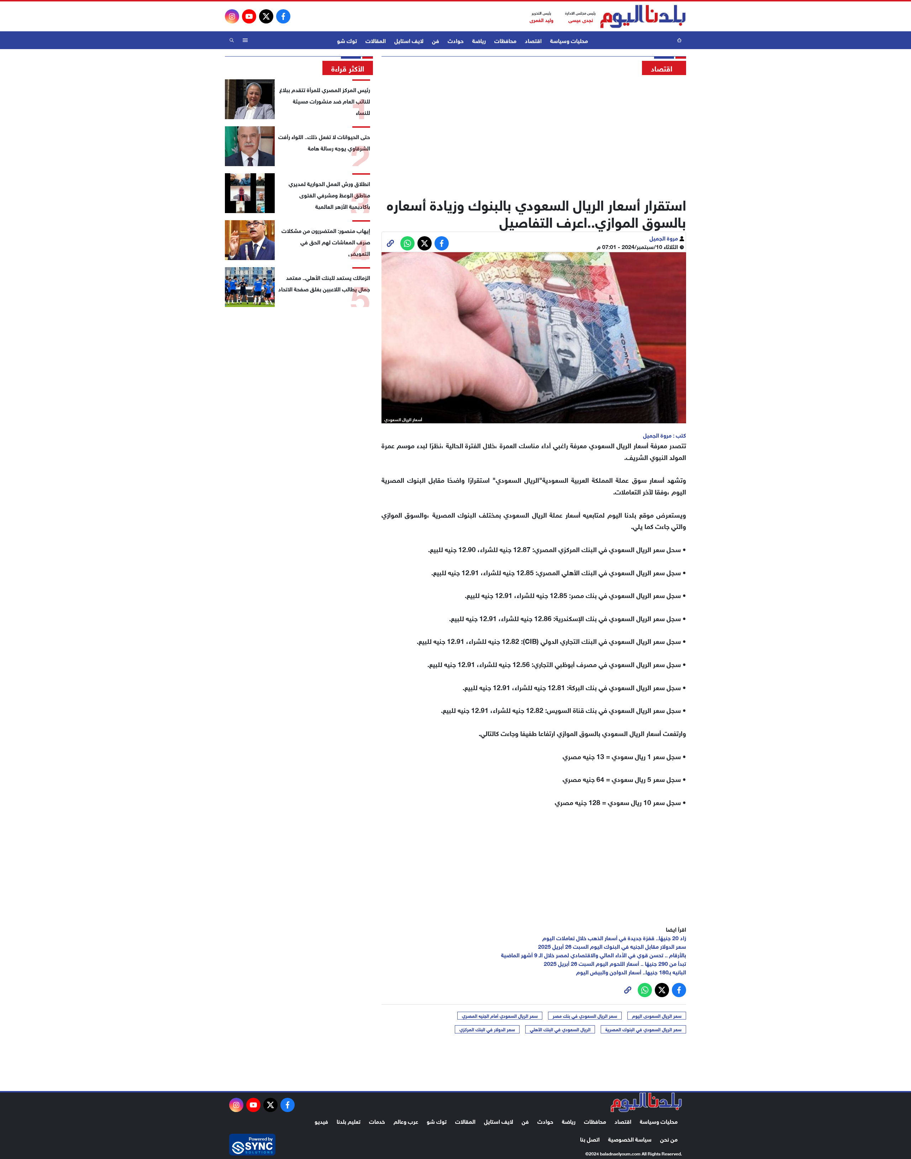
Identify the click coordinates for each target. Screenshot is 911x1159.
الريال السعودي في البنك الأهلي (560, 1029)
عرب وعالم (406, 1121)
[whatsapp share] (407, 243)
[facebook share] (442, 243)
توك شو (347, 40)
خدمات (377, 1121)
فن (435, 40)
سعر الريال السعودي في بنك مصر (585, 1016)
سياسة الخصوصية (630, 1138)
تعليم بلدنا (348, 1121)
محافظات (505, 40)
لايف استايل (408, 40)
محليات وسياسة (569, 40)
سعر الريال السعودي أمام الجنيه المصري (500, 1016)
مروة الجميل (664, 237)
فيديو (321, 1121)
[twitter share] (424, 243)
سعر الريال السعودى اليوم (656, 1016)
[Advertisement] (533, 133)
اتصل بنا (590, 1138)
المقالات (375, 40)
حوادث (456, 40)
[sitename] (646, 1102)
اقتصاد (533, 40)
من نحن (669, 1138)
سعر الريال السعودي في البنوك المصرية (643, 1029)
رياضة (479, 40)
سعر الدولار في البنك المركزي (487, 1029)
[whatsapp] (390, 243)
